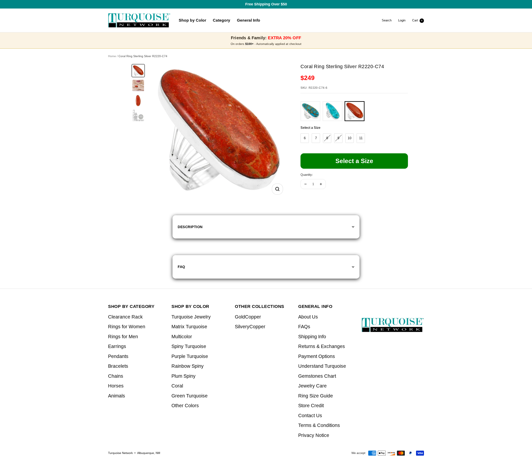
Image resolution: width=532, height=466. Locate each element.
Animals (116, 395)
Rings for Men (123, 336)
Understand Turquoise (322, 366)
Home (112, 56)
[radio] (310, 111)
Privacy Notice (313, 435)
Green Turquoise (189, 395)
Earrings (117, 346)
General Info (248, 20)
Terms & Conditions (319, 425)
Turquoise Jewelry (191, 317)
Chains (115, 376)
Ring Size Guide (315, 395)
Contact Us (310, 415)
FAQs (304, 326)
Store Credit (311, 405)
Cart (417, 20)
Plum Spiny (183, 376)
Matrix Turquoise (189, 326)
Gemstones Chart (317, 376)
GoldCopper (248, 317)
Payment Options (316, 356)
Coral (177, 386)
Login (401, 20)
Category (221, 20)
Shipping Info (312, 336)
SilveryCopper (250, 326)
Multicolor (181, 336)
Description (190, 227)
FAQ (181, 267)
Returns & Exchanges (321, 346)
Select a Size (310, 127)
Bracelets (118, 366)
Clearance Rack (125, 317)
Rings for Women (126, 326)
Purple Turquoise (189, 356)
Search (387, 20)
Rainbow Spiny (187, 366)
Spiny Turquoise (188, 346)
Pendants (118, 356)
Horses (116, 386)
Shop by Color (192, 20)
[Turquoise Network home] (393, 321)
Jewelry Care (312, 386)
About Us (308, 317)
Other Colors (185, 405)
